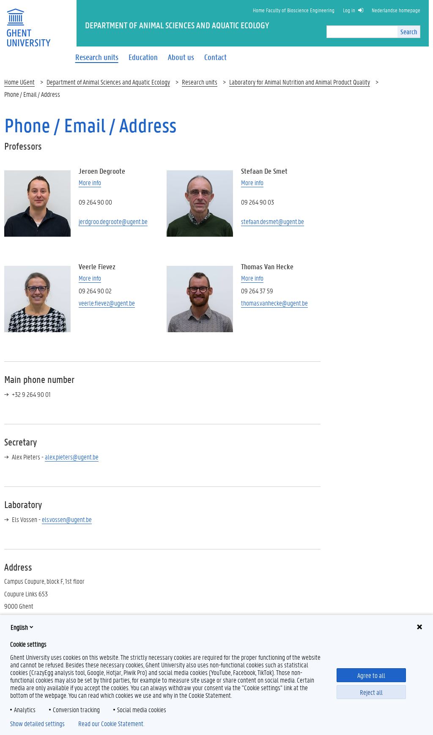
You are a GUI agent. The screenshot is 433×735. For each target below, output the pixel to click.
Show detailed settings (37, 723)
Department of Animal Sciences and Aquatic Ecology (108, 81)
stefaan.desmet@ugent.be (272, 221)
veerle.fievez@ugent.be (107, 302)
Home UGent (19, 81)
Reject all (371, 692)
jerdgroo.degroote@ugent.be (113, 221)
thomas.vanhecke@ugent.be (274, 302)
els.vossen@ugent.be (67, 519)
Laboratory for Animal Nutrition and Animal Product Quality (299, 81)
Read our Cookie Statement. (111, 723)
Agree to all (371, 675)
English (19, 627)
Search (408, 31)
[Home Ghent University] (28, 22)
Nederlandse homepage (396, 10)
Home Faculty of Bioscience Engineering (293, 10)
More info (90, 182)
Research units (199, 81)
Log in (349, 10)
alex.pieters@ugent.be (72, 456)
